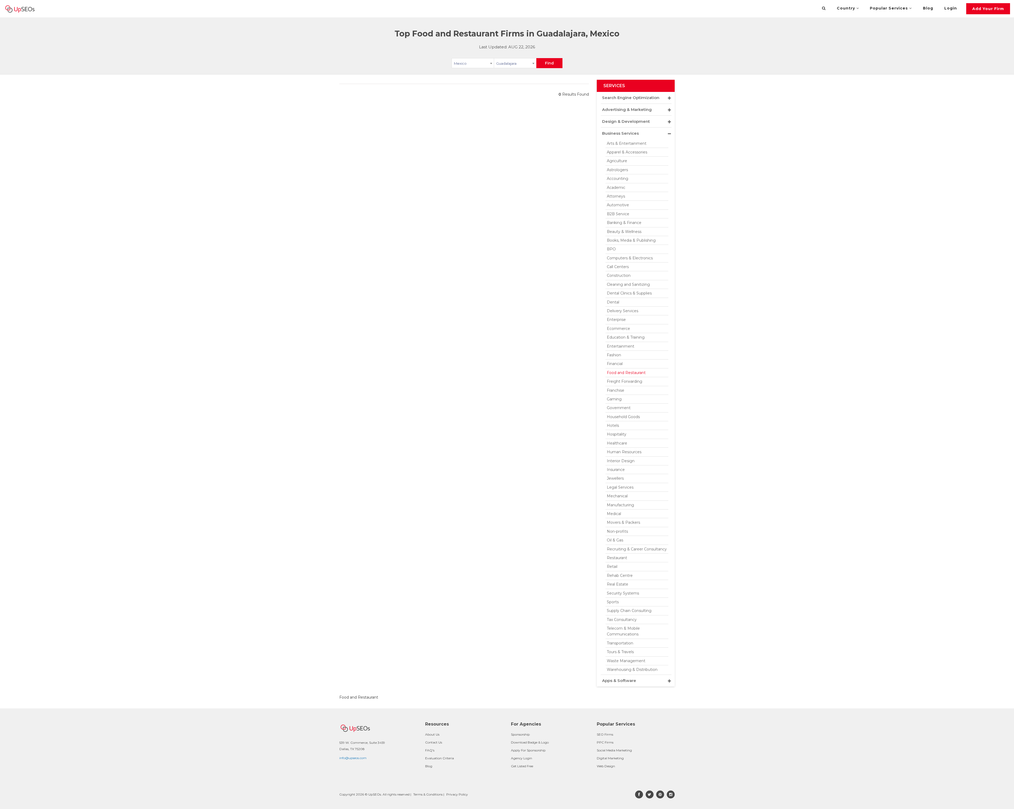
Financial (615, 363)
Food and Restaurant (626, 372)
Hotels (613, 425)
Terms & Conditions (428, 794)
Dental (613, 302)
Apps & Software (619, 680)
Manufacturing (620, 505)
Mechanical (617, 496)
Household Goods (623, 416)
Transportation (620, 643)
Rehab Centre (620, 575)
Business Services (620, 133)
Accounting (617, 178)
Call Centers (618, 266)
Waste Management (626, 660)
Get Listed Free (522, 766)
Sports (613, 602)
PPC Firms (605, 742)
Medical (614, 513)
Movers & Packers (623, 522)
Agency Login (521, 758)
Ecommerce (618, 328)
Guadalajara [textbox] (506, 63)
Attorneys (616, 196)
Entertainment (620, 346)
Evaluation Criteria (439, 758)
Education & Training (626, 337)
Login (950, 8)
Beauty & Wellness (624, 231)
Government (619, 407)
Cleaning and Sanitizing (628, 284)
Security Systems (623, 593)
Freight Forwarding (624, 381)
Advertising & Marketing (627, 109)
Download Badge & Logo (530, 742)
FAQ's (429, 750)
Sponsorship (520, 734)
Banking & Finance (624, 222)
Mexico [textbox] (460, 63)
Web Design (606, 766)
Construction (619, 275)
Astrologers (617, 169)
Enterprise (616, 319)
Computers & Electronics (630, 258)
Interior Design (621, 461)
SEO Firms (605, 734)
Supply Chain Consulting (629, 610)
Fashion (614, 355)
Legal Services (620, 487)
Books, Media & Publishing (631, 240)
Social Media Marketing (614, 750)
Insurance (616, 469)
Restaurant (617, 557)
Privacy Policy (457, 794)
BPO (611, 249)
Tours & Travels (620, 651)
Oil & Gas (615, 540)
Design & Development (626, 121)
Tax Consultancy (622, 619)
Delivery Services (622, 310)
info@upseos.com (353, 758)
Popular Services (889, 8)
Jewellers (615, 478)
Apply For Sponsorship (528, 750)
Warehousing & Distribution (632, 669)
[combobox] (473, 64)
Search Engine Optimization (630, 97)
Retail (612, 566)
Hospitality (616, 434)
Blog (928, 8)
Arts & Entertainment (626, 143)
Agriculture (617, 160)
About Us (432, 734)
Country (846, 8)
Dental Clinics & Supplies (629, 293)
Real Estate (617, 584)
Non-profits (617, 531)
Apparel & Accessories (627, 152)
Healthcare (617, 443)
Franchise (615, 390)
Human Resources (624, 452)
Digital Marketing (610, 758)
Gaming (614, 399)
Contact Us (433, 742)
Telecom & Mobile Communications (623, 631)
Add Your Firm (988, 8)
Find (549, 63)
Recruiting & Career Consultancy (637, 549)
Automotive (618, 205)
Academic (616, 187)
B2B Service (618, 214)
